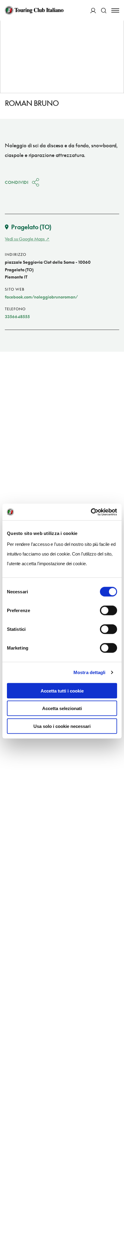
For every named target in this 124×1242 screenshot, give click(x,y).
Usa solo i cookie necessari (62, 726)
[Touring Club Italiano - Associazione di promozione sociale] (34, 10)
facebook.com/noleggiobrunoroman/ (41, 296)
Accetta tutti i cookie (62, 690)
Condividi (16, 182)
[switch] (108, 610)
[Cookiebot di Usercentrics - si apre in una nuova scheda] (90, 512)
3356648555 (17, 316)
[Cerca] (104, 10)
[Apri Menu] (115, 10)
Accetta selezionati (62, 708)
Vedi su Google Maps (25, 238)
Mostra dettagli (89, 672)
